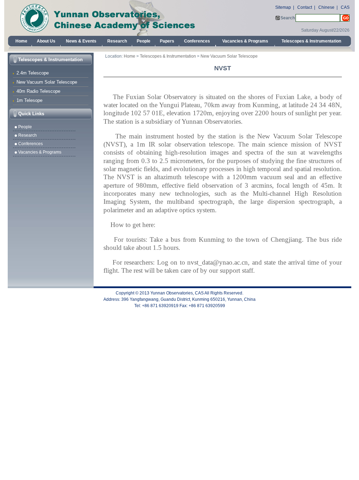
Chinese (326, 7)
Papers (167, 41)
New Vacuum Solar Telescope (46, 82)
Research (117, 41)
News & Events (81, 41)
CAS (345, 7)
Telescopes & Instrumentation (311, 41)
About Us (46, 41)
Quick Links (31, 113)
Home (21, 41)
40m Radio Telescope (38, 91)
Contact (304, 7)
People (143, 41)
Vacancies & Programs (245, 41)
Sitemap (283, 7)
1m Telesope (29, 100)
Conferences (197, 41)
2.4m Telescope (32, 73)
